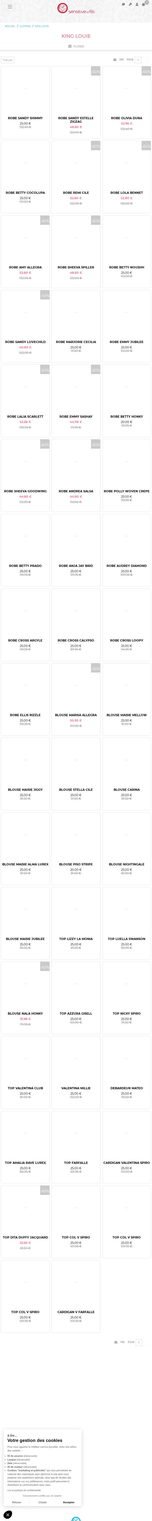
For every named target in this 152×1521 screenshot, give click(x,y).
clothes (25, 26)
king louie (42, 26)
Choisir (43, 1502)
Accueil (10, 26)
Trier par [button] (8, 59)
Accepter (68, 1502)
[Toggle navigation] (10, 6)
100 (121, 59)
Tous (130, 59)
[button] (7, 1514)
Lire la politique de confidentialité (24, 1490)
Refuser (16, 1502)
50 (114, 59)
